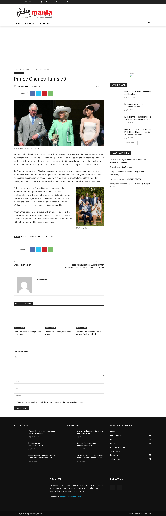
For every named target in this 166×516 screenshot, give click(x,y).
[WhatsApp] (50, 93)
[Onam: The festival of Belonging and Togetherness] (28, 319)
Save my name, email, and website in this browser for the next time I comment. (50, 402)
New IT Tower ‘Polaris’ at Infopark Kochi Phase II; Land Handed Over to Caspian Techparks (138, 132)
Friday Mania (24, 86)
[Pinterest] (44, 93)
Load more (130, 143)
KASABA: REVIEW (134, 179)
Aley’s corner (127, 167)
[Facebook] (136, 1)
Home (16, 69)
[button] (149, 23)
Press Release (81, 328)
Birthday (24, 237)
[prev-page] (15, 340)
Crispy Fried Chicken (22, 265)
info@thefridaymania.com (71, 496)
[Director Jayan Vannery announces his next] (59, 319)
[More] (56, 93)
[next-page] (19, 340)
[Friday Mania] (15, 86)
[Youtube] (150, 1)
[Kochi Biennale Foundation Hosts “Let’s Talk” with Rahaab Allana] (90, 319)
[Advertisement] (83, 46)
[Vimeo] (147, 1)
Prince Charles (51, 237)
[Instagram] (140, 1)
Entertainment (25, 69)
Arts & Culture (19, 328)
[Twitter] (143, 1)
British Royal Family (37, 237)
